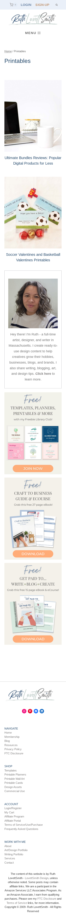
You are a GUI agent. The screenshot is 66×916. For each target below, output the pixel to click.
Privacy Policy (13, 749)
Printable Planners (15, 774)
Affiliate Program (14, 816)
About (7, 846)
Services (9, 858)
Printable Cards (13, 782)
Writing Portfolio (13, 854)
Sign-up (42, 5)
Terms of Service (17, 902)
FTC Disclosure (13, 753)
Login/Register (13, 808)
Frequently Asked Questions (21, 828)
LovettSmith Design (36, 878)
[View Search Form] (56, 5)
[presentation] (33, 116)
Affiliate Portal (12, 820)
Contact (9, 862)
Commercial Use (14, 791)
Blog (7, 740)
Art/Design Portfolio (15, 850)
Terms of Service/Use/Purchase (23, 824)
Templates (10, 770)
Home (8, 732)
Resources (11, 745)
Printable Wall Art (14, 778)
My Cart (9, 812)
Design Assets (13, 787)
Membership (11, 736)
